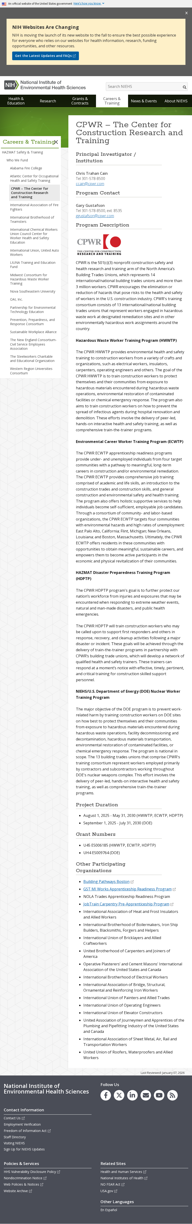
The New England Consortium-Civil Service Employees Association (33, 344)
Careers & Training (112, 101)
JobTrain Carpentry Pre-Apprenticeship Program (126, 904)
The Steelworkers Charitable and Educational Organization (32, 358)
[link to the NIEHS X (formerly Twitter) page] (119, 1095)
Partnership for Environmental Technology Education (32, 309)
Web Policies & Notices (21, 1184)
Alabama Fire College (26, 168)
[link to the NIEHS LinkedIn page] (132, 1095)
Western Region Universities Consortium (31, 370)
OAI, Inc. (16, 299)
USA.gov (106, 1191)
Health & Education (16, 101)
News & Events (144, 101)
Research (48, 101)
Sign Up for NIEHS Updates (24, 1149)
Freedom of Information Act (25, 1130)
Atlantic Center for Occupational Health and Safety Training (34, 178)
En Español (108, 1210)
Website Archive (16, 1191)
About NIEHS (176, 101)
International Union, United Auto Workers (34, 252)
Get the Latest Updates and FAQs (43, 55)
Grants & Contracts (80, 101)
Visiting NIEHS (14, 1143)
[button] (56, 142)
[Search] (185, 87)
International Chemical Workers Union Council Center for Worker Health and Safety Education (34, 236)
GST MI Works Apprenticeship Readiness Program (127, 889)
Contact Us (12, 1118)
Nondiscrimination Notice (23, 1178)
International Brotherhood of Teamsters (32, 219)
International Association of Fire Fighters (34, 207)
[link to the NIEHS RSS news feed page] (172, 1095)
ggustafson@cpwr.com (95, 215)
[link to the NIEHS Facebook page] (105, 1095)
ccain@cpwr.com (90, 183)
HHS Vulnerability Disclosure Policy (30, 1171)
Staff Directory (15, 1137)
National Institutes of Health (121, 1178)
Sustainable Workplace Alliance (33, 332)
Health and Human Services (121, 1171)
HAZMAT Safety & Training (22, 152)
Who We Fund (17, 160)
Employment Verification (22, 1124)
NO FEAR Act (110, 1184)
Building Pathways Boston (106, 881)
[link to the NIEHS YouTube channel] (159, 1095)
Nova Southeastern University (32, 291)
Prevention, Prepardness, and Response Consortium (32, 321)
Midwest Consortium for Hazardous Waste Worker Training (29, 279)
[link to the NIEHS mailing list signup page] (145, 1095)
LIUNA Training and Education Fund (32, 264)
